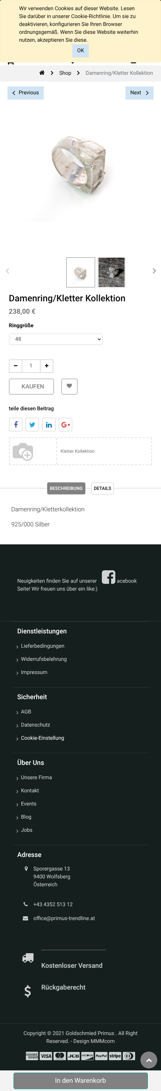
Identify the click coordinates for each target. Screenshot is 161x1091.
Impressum (34, 672)
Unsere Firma (36, 778)
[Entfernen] (15, 366)
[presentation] (7, 270)
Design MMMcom (94, 1041)
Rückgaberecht (63, 987)
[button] (69, 386)
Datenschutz (35, 725)
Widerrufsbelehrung (44, 659)
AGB (26, 712)
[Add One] (46, 366)
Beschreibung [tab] (66, 488)
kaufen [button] (31, 386)
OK (80, 51)
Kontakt (30, 791)
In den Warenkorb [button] (80, 1081)
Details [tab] (102, 488)
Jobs (27, 830)
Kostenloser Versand (72, 966)
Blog (26, 817)
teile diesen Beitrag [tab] (31, 409)
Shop (65, 73)
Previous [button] (29, 93)
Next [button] (136, 93)
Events (28, 804)
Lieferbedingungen (42, 646)
